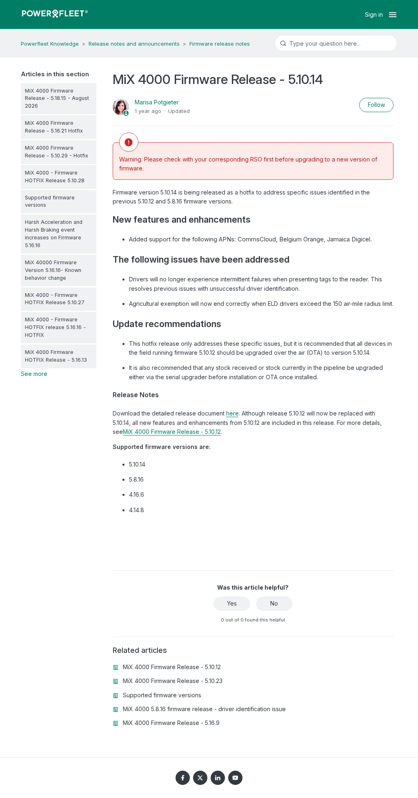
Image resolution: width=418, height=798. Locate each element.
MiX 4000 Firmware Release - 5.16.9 (171, 722)
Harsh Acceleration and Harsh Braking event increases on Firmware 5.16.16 (53, 233)
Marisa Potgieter (157, 102)
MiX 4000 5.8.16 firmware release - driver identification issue (204, 708)
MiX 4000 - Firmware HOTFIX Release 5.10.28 (54, 176)
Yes (232, 603)
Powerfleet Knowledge (50, 43)
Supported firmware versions (50, 201)
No (274, 603)
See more (34, 373)
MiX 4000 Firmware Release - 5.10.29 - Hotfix (56, 152)
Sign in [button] (374, 14)
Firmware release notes (219, 43)
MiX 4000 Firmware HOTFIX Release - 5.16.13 (56, 356)
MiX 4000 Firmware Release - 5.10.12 (172, 431)
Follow (376, 104)
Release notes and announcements (134, 43)
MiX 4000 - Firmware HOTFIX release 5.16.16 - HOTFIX (55, 327)
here (232, 413)
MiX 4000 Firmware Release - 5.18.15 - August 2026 (57, 98)
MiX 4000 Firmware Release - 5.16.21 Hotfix (54, 127)
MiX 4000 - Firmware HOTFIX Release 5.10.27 (54, 299)
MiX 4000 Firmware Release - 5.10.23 (172, 680)
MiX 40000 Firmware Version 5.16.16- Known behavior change (53, 270)
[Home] (55, 15)
